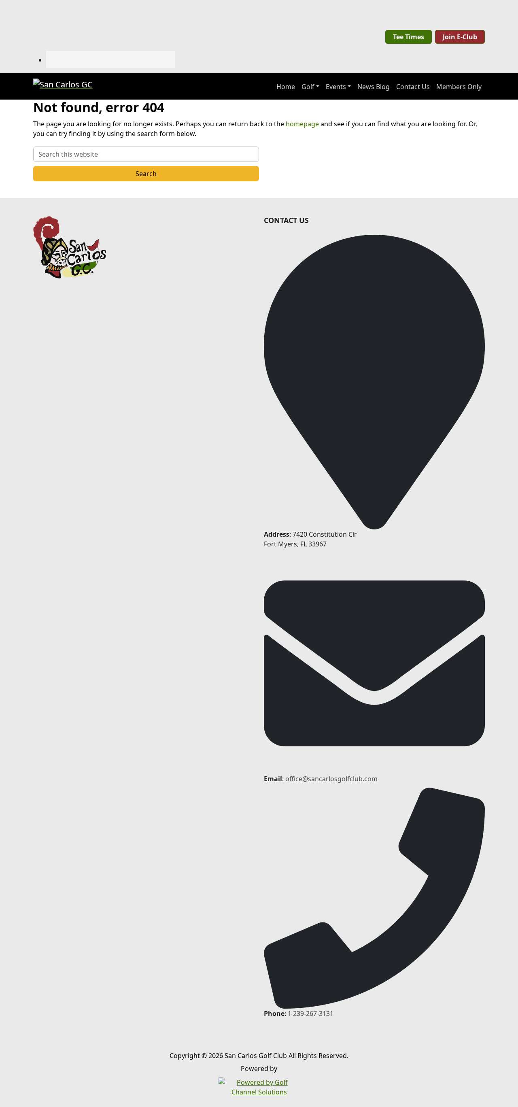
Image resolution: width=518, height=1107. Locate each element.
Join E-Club (460, 36)
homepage (302, 123)
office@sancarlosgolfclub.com (331, 778)
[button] (310, 87)
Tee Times (408, 36)
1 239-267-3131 (310, 1013)
